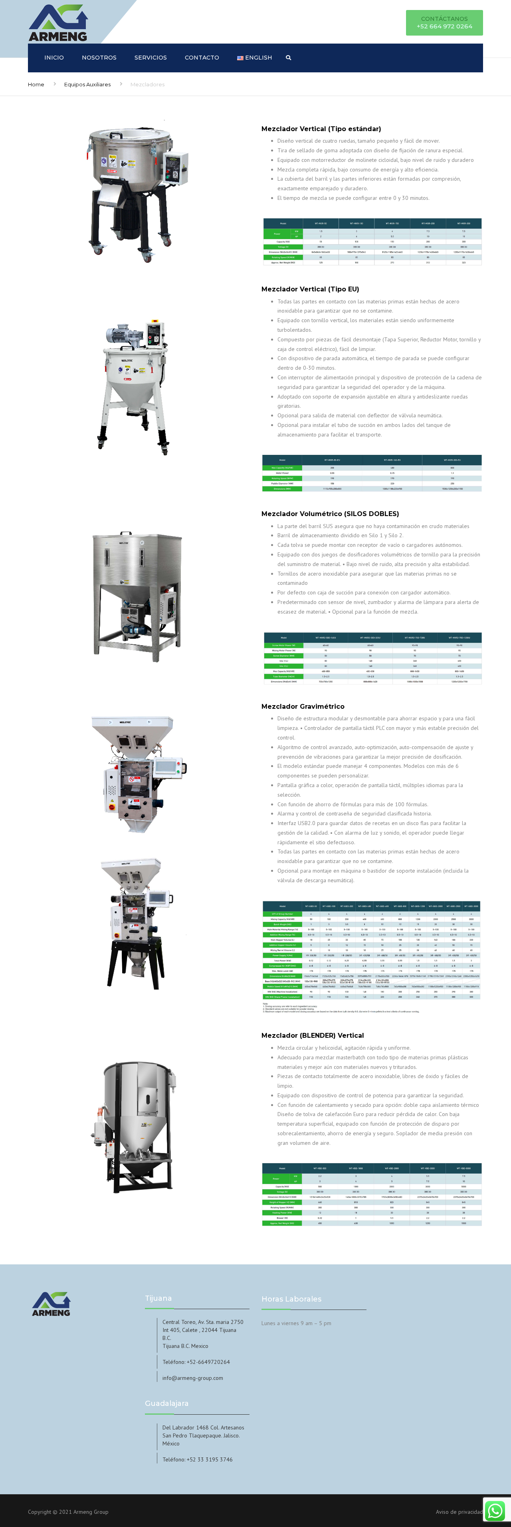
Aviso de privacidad (459, 1511)
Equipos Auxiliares (87, 84)
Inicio (54, 57)
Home (36, 84)
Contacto (202, 57)
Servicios (151, 57)
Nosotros (99, 57)
